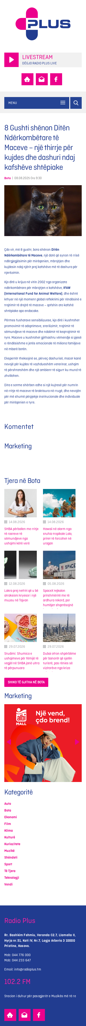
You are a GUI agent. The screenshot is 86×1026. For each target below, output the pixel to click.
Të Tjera (10, 871)
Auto (7, 804)
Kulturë (9, 837)
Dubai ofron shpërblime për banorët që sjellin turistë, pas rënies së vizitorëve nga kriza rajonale (59, 663)
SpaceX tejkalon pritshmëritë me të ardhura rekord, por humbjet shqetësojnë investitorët (58, 600)
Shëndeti (10, 857)
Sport (8, 864)
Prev (9, 742)
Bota (7, 178)
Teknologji (11, 877)
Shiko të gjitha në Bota (26, 682)
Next (77, 742)
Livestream (37, 57)
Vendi (8, 884)
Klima (8, 830)
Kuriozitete (12, 844)
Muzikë (9, 851)
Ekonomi (10, 817)
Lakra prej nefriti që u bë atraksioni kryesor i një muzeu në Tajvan (21, 595)
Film (7, 824)
